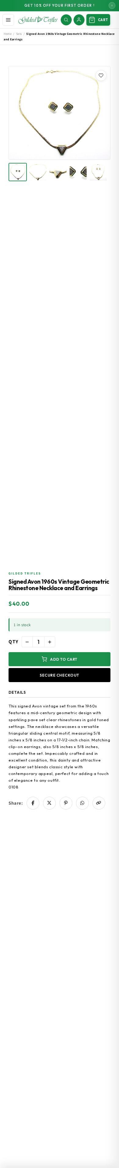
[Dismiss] (112, 5)
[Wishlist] (101, 75)
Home (8, 34)
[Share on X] (49, 803)
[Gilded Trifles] (38, 20)
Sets (19, 34)
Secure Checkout (59, 675)
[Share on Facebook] (33, 803)
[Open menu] (8, 20)
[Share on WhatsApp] (82, 803)
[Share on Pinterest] (66, 803)
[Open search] (66, 19)
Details (17, 692)
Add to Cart (64, 659)
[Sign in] (79, 19)
